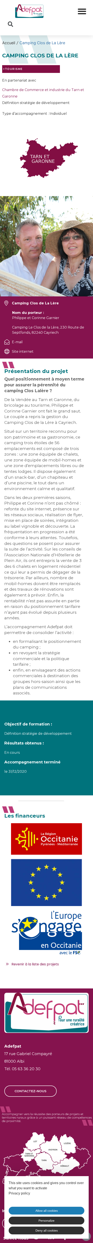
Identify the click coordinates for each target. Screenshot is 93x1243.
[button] (82, 11)
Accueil (8, 43)
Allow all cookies (46, 1210)
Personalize (46, 1220)
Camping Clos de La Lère (42, 43)
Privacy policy (19, 1193)
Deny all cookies (46, 1230)
